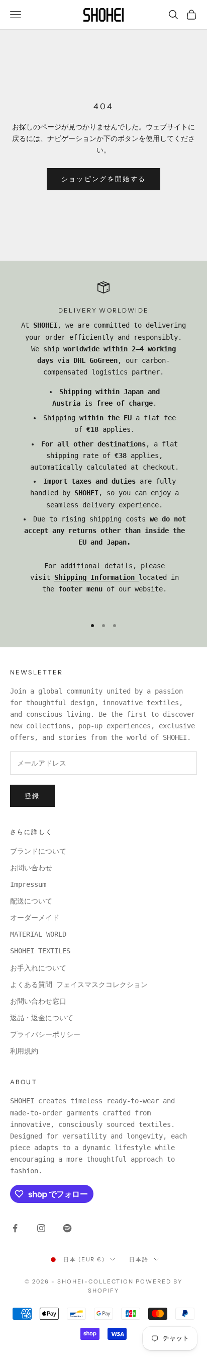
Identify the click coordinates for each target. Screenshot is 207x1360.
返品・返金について (41, 1018)
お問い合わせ (31, 868)
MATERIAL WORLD (38, 934)
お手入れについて (38, 968)
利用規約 (24, 1051)
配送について (31, 901)
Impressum (28, 884)
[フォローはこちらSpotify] (67, 1228)
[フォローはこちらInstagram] (41, 1228)
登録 (32, 796)
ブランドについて (38, 851)
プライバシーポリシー (45, 1034)
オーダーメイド (34, 918)
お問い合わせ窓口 (38, 1001)
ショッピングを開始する (103, 179)
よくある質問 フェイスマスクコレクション (79, 984)
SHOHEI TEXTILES (40, 951)
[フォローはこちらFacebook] (15, 1228)
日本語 (139, 1259)
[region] (103, 444)
